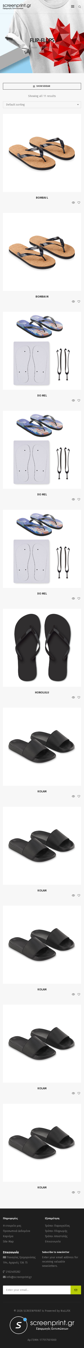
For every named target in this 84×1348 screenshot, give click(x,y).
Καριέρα (8, 1236)
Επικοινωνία (53, 1241)
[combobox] (42, 104)
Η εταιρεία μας (12, 1225)
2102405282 (13, 1271)
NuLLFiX (65, 1310)
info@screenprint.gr (19, 1277)
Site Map (8, 1241)
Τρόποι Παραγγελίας (57, 1225)
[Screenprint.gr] (17, 8)
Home (34, 47)
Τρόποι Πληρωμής (56, 1231)
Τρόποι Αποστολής (56, 1236)
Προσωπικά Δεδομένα (16, 1231)
